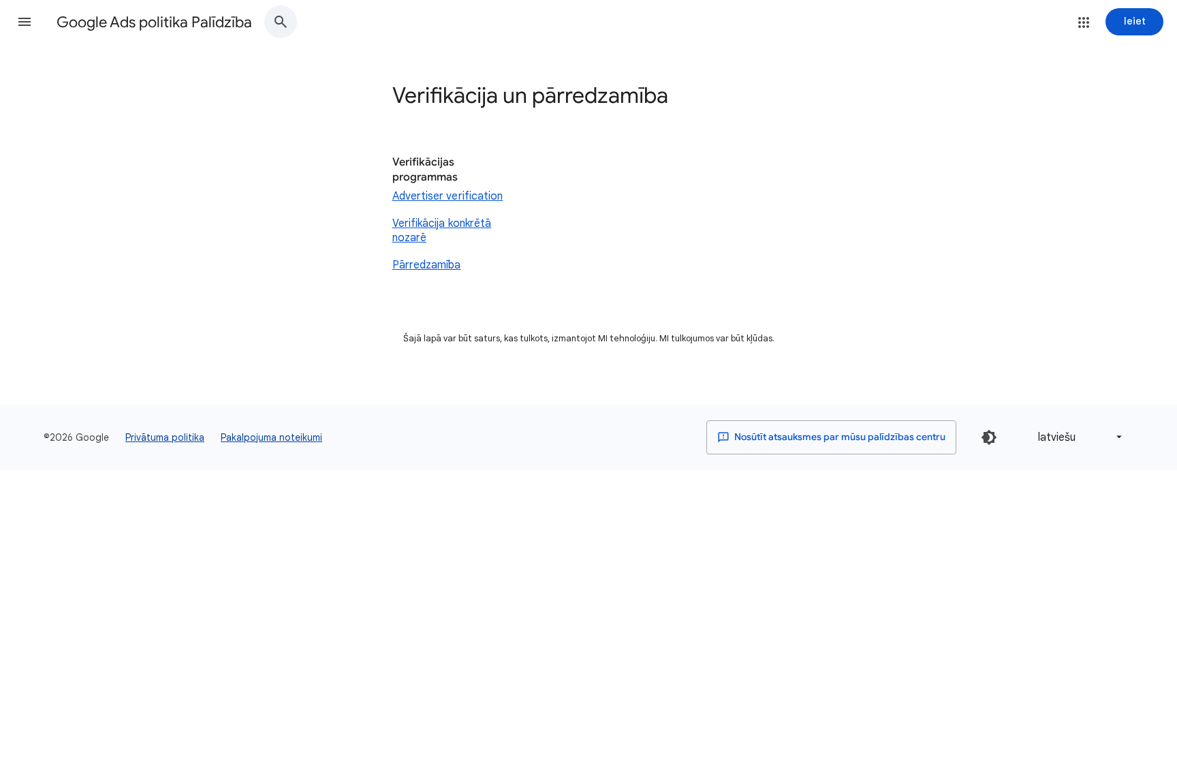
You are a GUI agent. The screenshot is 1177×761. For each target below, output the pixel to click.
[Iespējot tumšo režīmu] (989, 437)
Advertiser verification (447, 196)
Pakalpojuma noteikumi (271, 437)
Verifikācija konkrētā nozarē (442, 231)
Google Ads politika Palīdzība (154, 22)
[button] (24, 21)
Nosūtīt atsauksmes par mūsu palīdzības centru (838, 437)
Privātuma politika (164, 437)
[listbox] (1077, 437)
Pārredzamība (426, 265)
